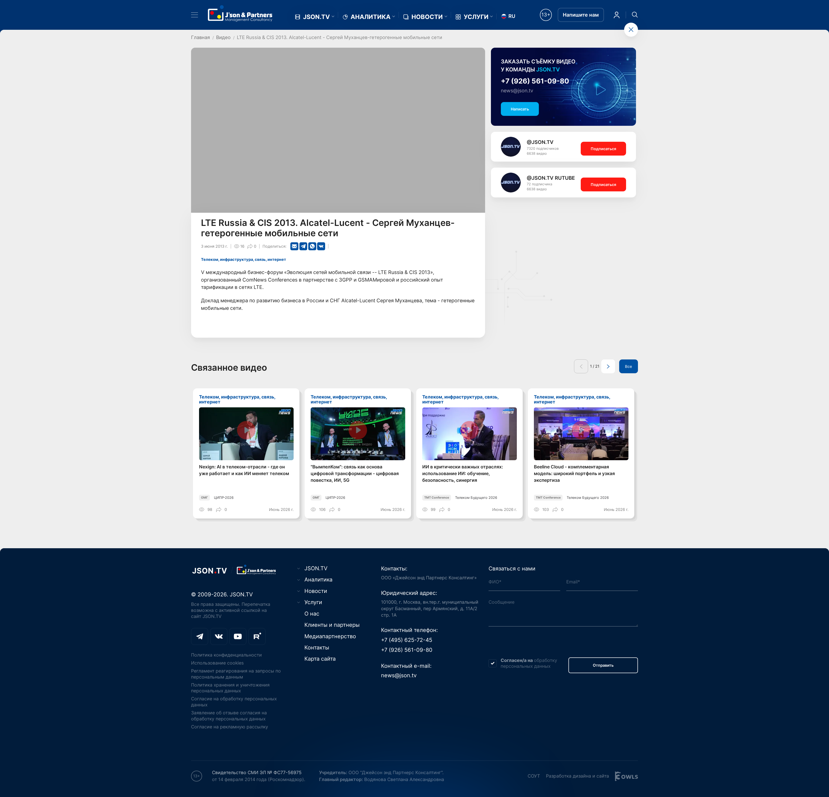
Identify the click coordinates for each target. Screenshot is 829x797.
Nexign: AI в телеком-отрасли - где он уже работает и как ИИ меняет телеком (244, 470)
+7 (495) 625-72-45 (406, 639)
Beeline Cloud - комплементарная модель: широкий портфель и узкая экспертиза (574, 473)
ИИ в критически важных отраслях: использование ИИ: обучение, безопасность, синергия (462, 473)
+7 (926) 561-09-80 (535, 81)
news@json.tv (517, 91)
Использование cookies (217, 663)
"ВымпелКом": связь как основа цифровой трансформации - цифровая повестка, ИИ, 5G (355, 473)
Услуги (476, 16)
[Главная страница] (240, 13)
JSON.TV (316, 16)
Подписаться (603, 148)
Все (628, 366)
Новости (427, 16)
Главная (200, 37)
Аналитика (371, 16)
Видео (223, 37)
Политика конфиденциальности (226, 655)
